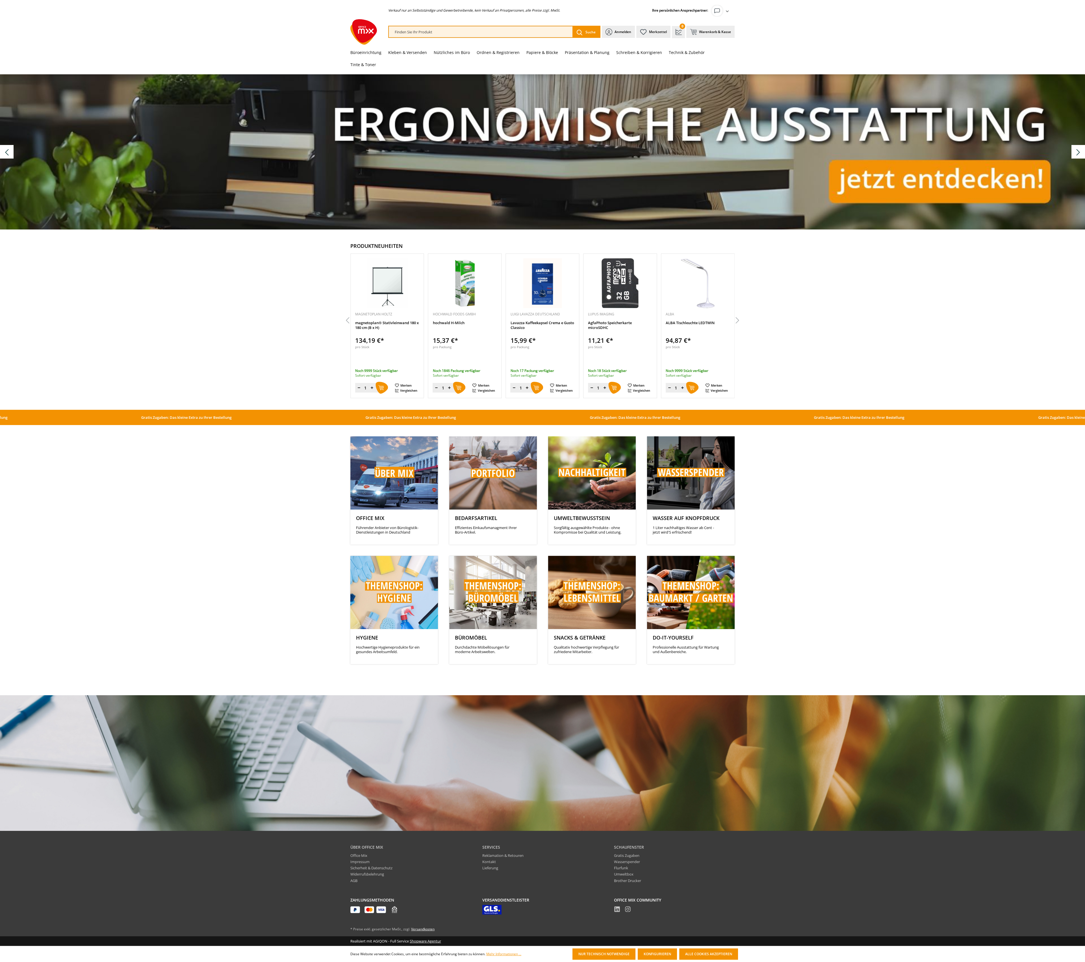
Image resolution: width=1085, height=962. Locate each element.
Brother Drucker (627, 880)
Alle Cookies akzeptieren (708, 954)
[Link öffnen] (542, 151)
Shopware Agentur (425, 941)
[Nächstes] (737, 321)
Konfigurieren (657, 954)
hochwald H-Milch (371, 322)
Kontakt (489, 861)
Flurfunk (621, 867)
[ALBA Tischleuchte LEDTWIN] (620, 283)
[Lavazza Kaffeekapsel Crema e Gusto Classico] (465, 283)
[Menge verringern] (359, 388)
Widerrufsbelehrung (367, 874)
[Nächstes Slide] (1078, 152)
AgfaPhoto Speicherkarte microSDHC (532, 325)
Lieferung (490, 867)
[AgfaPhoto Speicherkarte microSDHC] (543, 283)
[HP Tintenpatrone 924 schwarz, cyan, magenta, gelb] (698, 283)
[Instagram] (628, 909)
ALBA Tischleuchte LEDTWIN (612, 322)
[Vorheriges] (347, 321)
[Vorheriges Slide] (7, 152)
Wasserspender (627, 861)
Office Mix (358, 855)
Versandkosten (423, 929)
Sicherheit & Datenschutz (371, 867)
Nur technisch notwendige (604, 954)
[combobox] (481, 32)
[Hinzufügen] (382, 388)
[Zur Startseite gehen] (363, 32)
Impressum (360, 861)
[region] (542, 321)
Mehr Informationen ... (503, 954)
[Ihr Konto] (721, 11)
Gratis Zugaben (626, 855)
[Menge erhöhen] (372, 388)
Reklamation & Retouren (503, 855)
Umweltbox (623, 874)
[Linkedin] (617, 909)
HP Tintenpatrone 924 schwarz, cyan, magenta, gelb (693, 325)
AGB (353, 880)
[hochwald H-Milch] (387, 283)
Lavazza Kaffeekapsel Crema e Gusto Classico (464, 325)
